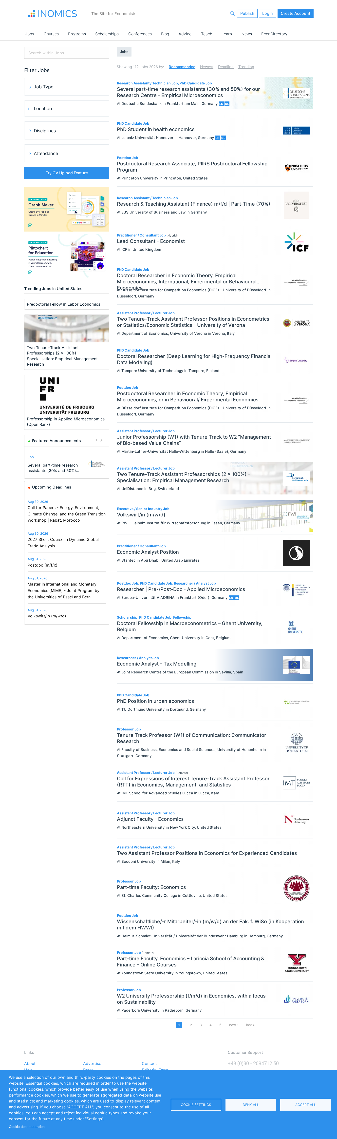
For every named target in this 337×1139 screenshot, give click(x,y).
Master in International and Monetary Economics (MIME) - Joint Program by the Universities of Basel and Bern (63, 590)
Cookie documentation (27, 1127)
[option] (67, 463)
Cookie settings (196, 1105)
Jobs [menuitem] (29, 33)
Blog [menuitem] (165, 33)
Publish (247, 13)
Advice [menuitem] (185, 33)
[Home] (52, 13)
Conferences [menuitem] (140, 33)
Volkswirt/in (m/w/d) (47, 615)
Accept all (305, 1105)
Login (267, 13)
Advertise (92, 1063)
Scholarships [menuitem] (107, 33)
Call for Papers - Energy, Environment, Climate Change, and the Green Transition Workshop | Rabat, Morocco (67, 514)
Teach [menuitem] (206, 33)
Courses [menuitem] (51, 33)
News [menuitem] (247, 33)
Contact (149, 1063)
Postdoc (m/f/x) (42, 565)
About (30, 1063)
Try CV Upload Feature (67, 172)
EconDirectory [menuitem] (274, 33)
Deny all (251, 1105)
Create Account (295, 13)
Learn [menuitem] (227, 33)
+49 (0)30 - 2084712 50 (253, 1063)
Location (43, 108)
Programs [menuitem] (77, 33)
